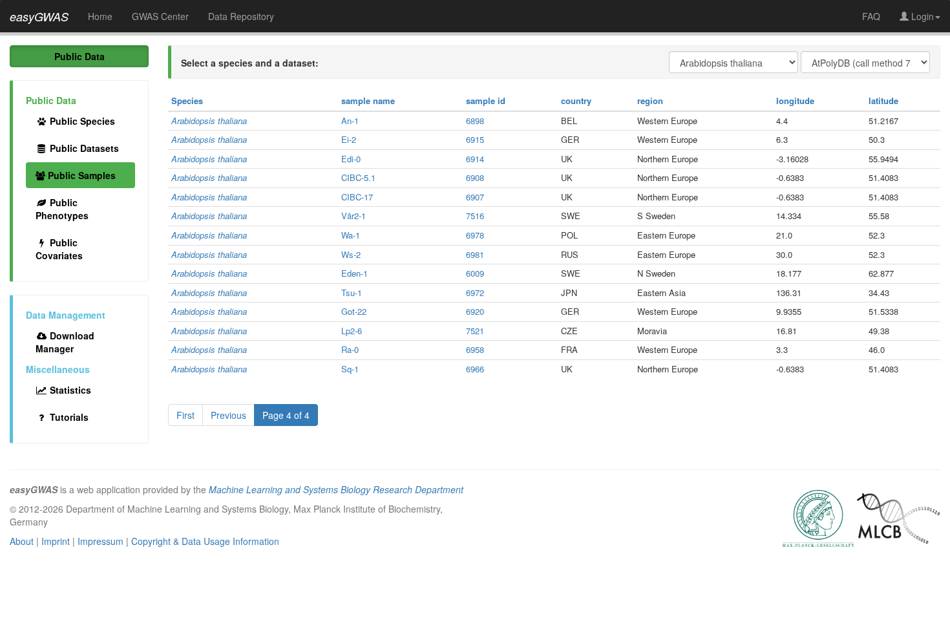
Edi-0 (351, 159)
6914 (475, 159)
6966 (475, 369)
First (185, 415)
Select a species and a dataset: (250, 62)
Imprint (55, 541)
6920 (475, 311)
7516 (475, 215)
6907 (475, 197)
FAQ (871, 16)
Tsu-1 (351, 292)
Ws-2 (351, 254)
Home (100, 16)
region (650, 100)
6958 (475, 349)
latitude (883, 100)
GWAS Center (160, 16)
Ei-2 (348, 139)
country (576, 100)
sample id (485, 100)
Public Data (79, 56)
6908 (475, 177)
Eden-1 (354, 273)
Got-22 (353, 311)
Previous (228, 415)
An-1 (350, 120)
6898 (475, 120)
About (22, 541)
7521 (475, 331)
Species (187, 100)
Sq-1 (350, 369)
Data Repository (241, 16)
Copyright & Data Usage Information (205, 541)
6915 (475, 139)
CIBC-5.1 (358, 177)
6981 (475, 254)
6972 (475, 292)
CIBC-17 (357, 197)
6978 (475, 235)
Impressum (100, 541)
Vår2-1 (353, 215)
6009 (475, 273)
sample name (368, 100)
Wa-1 (350, 235)
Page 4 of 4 (286, 415)
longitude (795, 100)
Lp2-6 (351, 331)
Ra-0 (350, 349)
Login (921, 16)
